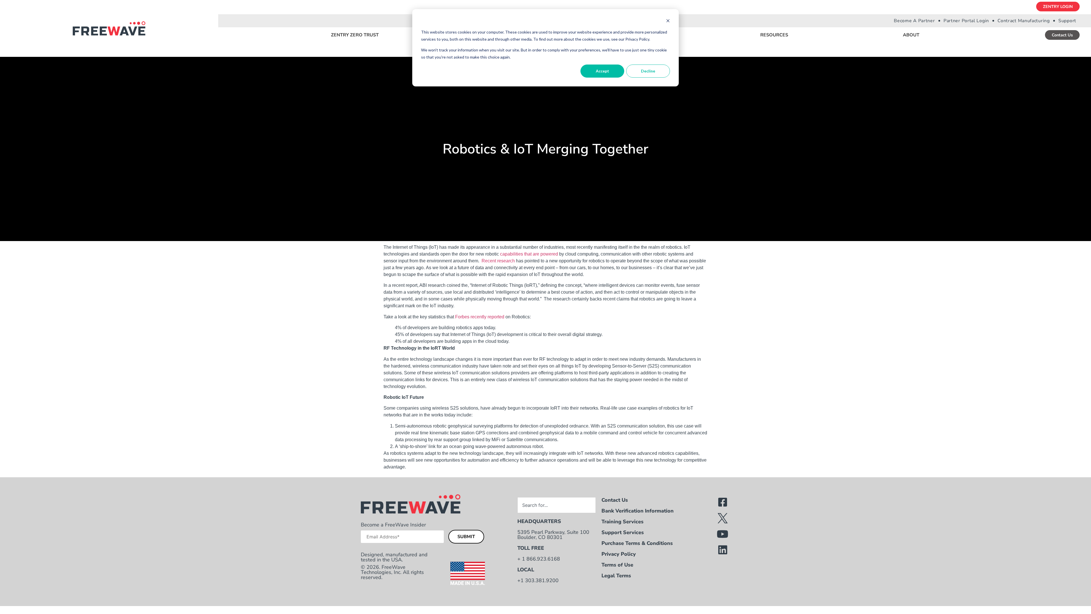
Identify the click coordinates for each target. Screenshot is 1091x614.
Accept (602, 71)
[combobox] (556, 505)
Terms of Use (617, 565)
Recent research (498, 260)
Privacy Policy (618, 554)
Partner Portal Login (966, 21)
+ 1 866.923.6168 (538, 558)
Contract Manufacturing (1024, 21)
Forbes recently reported (479, 316)
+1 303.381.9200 (538, 580)
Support (1067, 21)
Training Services (622, 521)
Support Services (622, 532)
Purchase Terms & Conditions (637, 543)
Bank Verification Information (637, 511)
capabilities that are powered (529, 254)
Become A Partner (914, 21)
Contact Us (614, 500)
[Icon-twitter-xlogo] (723, 518)
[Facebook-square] (723, 502)
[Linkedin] (723, 550)
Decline (648, 71)
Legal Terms (616, 575)
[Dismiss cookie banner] (668, 21)
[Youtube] (723, 534)
